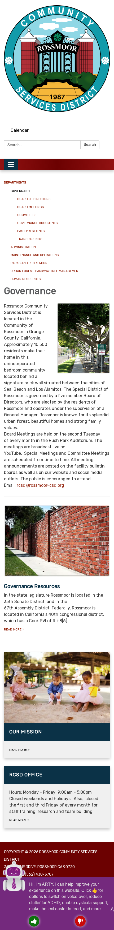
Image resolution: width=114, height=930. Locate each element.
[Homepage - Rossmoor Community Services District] (57, 58)
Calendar (20, 130)
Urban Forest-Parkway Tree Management (45, 271)
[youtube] (106, 117)
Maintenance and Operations (35, 255)
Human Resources (26, 279)
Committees (27, 215)
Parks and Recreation (29, 263)
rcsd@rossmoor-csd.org (40, 485)
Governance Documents (37, 223)
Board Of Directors (34, 199)
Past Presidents (31, 231)
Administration (23, 247)
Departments (15, 182)
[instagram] (87, 117)
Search (90, 144)
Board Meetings (30, 207)
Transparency (29, 239)
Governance (21, 191)
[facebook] (97, 117)
